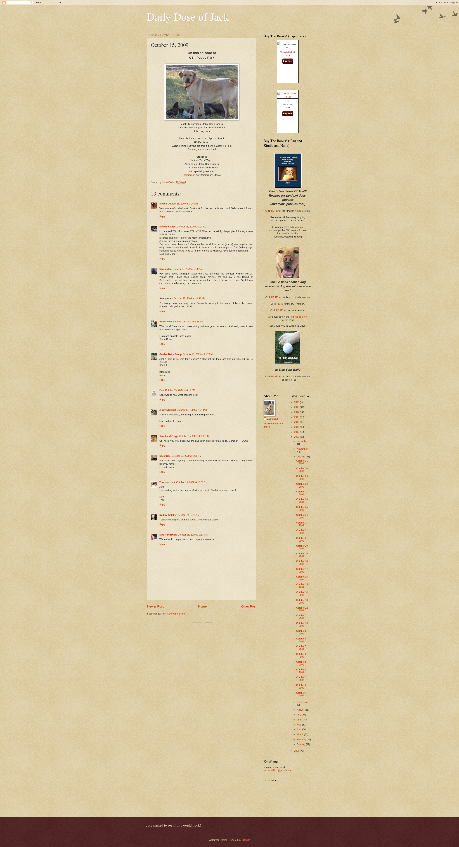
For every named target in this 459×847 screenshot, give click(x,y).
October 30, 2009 (302, 470)
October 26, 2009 (302, 500)
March (300, 734)
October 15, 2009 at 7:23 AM (192, 226)
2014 (297, 412)
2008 (297, 751)
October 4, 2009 (301, 671)
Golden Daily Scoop (170, 354)
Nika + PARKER (168, 534)
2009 (297, 437)
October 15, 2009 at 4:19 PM (180, 390)
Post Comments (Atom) (174, 613)
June (300, 719)
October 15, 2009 (302, 585)
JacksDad (272, 419)
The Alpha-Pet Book (287, 52)
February (302, 739)
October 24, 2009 (302, 516)
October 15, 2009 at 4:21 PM (192, 410)
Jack (287, 102)
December (302, 441)
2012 (297, 422)
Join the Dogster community (201, 622)
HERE (274, 211)
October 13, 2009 (302, 601)
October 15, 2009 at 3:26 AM (183, 203)
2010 (297, 432)
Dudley (163, 515)
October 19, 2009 (302, 555)
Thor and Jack (167, 482)
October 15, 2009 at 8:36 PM (187, 456)
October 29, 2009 (302, 477)
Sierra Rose (165, 321)
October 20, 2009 (302, 547)
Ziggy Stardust (167, 410)
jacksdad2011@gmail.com (277, 770)
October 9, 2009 (301, 632)
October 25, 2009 (302, 508)
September (302, 702)
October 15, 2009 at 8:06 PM (194, 436)
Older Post (248, 606)
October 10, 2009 (302, 624)
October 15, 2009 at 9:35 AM (188, 269)
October (301, 456)
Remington (189, 175)
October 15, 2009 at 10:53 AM (189, 298)
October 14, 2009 (302, 593)
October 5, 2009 (301, 663)
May (299, 724)
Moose (163, 203)
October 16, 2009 (302, 578)
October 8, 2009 (301, 640)
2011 (297, 427)
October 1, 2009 (301, 694)
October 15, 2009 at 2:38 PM (188, 321)
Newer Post (155, 606)
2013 (297, 417)
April (299, 729)
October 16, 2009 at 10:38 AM (183, 515)
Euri (161, 390)
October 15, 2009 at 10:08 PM (191, 482)
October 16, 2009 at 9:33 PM (193, 534)
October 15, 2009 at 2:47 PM (198, 354)
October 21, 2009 (302, 539)
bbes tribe (165, 456)
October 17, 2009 (302, 570)
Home (202, 606)
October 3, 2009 (301, 678)
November (302, 449)
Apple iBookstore (298, 316)
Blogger (245, 840)
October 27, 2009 (302, 493)
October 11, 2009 (302, 617)
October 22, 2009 (302, 531)
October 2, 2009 (301, 686)
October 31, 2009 (302, 462)
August (301, 709)
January (301, 744)
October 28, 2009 (302, 485)
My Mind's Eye (167, 226)
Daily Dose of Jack (188, 16)
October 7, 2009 (301, 647)
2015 (297, 407)
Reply (162, 216)
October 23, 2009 (302, 524)
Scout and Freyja (168, 436)
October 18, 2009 (302, 562)
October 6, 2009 (301, 655)
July (299, 714)
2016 (297, 402)
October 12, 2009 (302, 609)
